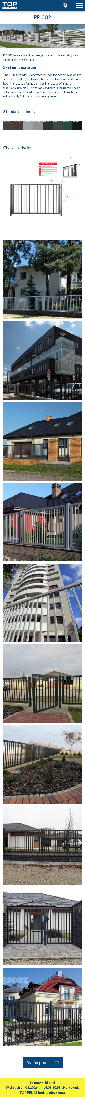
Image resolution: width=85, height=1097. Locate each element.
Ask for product (40, 1062)
